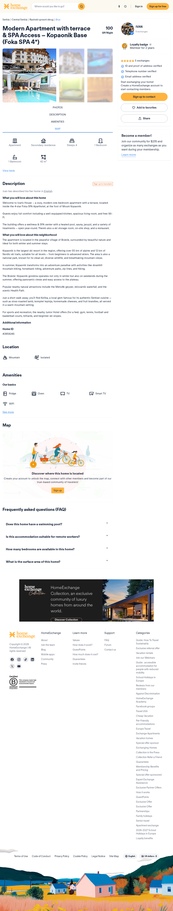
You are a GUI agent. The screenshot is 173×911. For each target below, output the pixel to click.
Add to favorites (146, 107)
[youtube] (19, 666)
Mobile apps (48, 654)
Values (76, 640)
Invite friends (79, 663)
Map (57, 128)
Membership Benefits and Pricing (147, 768)
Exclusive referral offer (148, 648)
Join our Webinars (145, 657)
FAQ (106, 640)
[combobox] (58, 6)
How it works (143, 792)
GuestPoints (79, 649)
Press (44, 663)
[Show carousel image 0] (29, 75)
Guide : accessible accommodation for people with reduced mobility (147, 667)
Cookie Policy (80, 856)
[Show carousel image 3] (71, 89)
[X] (12, 666)
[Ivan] (127, 29)
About (44, 640)
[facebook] (12, 659)
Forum (107, 645)
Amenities (57, 121)
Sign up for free (157, 6)
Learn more (128, 154)
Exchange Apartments (148, 733)
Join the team (48, 645)
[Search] (81, 6)
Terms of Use (21, 856)
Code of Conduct (41, 856)
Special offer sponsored (149, 774)
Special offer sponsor (147, 743)
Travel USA (141, 711)
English (48, 191)
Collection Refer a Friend (149, 757)
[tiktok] (25, 659)
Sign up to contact (144, 96)
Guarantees (79, 659)
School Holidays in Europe (146, 679)
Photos (58, 107)
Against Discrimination (148, 693)
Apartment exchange (147, 825)
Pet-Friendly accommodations (145, 722)
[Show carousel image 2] (100, 61)
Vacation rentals (144, 653)
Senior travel (142, 820)
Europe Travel (143, 728)
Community (47, 659)
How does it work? (82, 645)
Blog (43, 649)
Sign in (139, 6)
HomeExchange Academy (144, 700)
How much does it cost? (85, 654)
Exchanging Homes (146, 747)
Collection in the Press (147, 752)
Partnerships (143, 811)
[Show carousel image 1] (71, 61)
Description (57, 114)
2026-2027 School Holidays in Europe (146, 832)
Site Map (114, 856)
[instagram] (19, 659)
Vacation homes (144, 738)
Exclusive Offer (144, 801)
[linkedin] (32, 659)
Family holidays (144, 816)
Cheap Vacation (144, 716)
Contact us (110, 649)
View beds (9, 170)
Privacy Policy (62, 856)
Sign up (58, 490)
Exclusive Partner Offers (149, 787)
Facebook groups (145, 706)
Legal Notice (98, 856)
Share (146, 118)
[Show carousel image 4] (100, 89)
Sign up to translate (103, 184)
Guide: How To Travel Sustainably (147, 642)
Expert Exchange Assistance (145, 781)
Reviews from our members (145, 687)
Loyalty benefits (144, 838)
